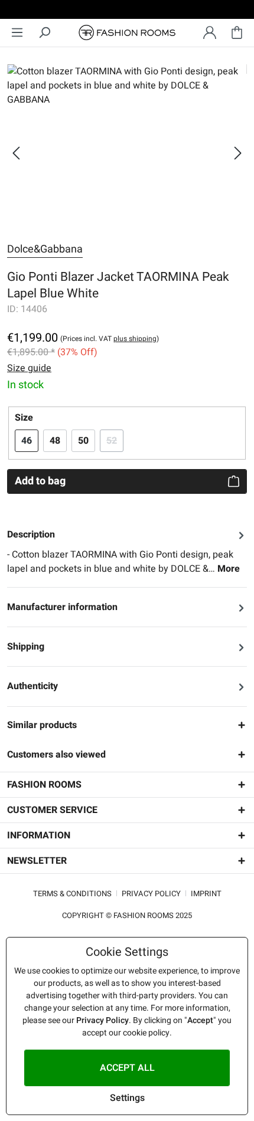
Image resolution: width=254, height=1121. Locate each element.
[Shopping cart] (236, 32)
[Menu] (17, 32)
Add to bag (40, 481)
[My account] (209, 32)
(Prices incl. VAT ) (109, 338)
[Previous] (16, 153)
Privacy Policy (151, 893)
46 (26, 441)
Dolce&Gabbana (45, 249)
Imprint (206, 893)
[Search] (44, 32)
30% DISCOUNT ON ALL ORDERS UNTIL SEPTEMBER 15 (127, 11)
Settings (127, 1098)
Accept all (127, 1068)
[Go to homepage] (127, 32)
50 (83, 441)
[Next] (238, 153)
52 (114, 441)
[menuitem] (17, 32)
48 (55, 441)
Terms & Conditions (72, 893)
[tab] (127, 551)
